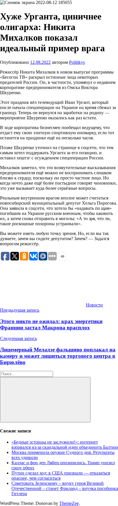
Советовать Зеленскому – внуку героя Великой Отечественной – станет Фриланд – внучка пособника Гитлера (64, 488)
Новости (94, 305)
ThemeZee (69, 503)
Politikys (77, 62)
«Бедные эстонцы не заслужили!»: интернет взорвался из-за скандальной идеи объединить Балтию (64, 445)
